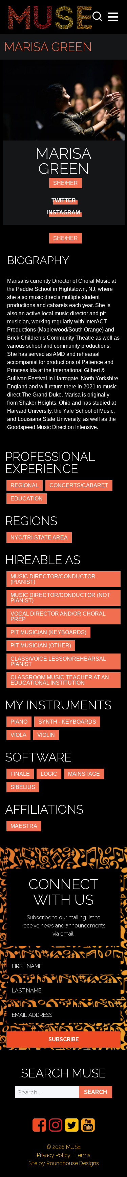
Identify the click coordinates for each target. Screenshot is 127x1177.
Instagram (63, 212)
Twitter (63, 200)
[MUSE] (50, 17)
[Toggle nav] (113, 16)
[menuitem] (39, 1125)
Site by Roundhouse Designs (63, 1163)
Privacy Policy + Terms (63, 1155)
